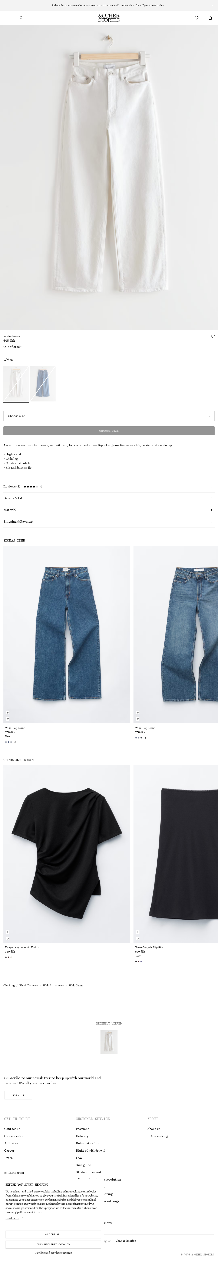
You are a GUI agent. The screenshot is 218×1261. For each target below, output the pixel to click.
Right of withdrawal (90, 1150)
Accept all (53, 1234)
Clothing (9, 985)
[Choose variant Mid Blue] (43, 384)
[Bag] (210, 18)
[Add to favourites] (213, 336)
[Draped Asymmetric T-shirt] (66, 854)
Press (8, 1157)
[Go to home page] (109, 18)
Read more (12, 1218)
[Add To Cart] (7, 712)
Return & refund (88, 1143)
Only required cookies (53, 1244)
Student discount (89, 1172)
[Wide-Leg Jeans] (66, 634)
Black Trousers (28, 985)
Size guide (83, 1165)
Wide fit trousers (53, 985)
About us (153, 1129)
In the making (157, 1136)
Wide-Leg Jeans (15, 728)
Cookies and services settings (53, 1252)
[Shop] (7, 18)
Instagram (16, 1172)
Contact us (12, 1129)
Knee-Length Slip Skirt (150, 947)
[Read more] (109, 5)
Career (9, 1150)
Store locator (14, 1136)
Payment (82, 1129)
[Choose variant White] (16, 384)
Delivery (82, 1136)
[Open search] (21, 18)
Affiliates (11, 1143)
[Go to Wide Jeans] (109, 1042)
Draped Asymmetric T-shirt (22, 947)
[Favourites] (197, 18)
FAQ (79, 1157)
